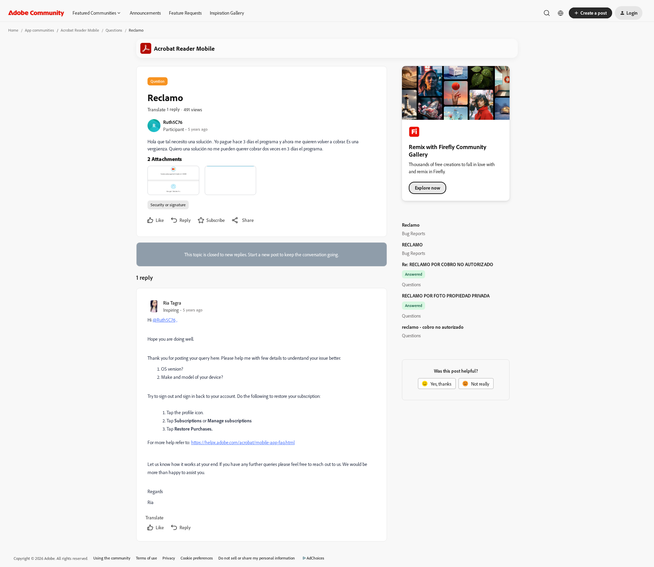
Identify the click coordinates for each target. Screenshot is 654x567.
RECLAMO (412, 244)
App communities (39, 30)
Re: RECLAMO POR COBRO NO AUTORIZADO (447, 264)
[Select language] (560, 12)
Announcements (145, 13)
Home (13, 30)
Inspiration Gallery (227, 13)
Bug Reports (413, 233)
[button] (590, 12)
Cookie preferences (197, 558)
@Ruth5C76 (164, 320)
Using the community (111, 558)
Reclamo (411, 225)
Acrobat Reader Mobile (80, 30)
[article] (261, 416)
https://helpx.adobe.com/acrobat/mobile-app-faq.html (243, 442)
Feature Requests (185, 13)
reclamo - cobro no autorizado (433, 327)
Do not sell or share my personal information (256, 558)
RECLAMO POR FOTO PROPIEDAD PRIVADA (445, 295)
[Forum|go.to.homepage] (36, 12)
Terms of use (146, 558)
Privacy (168, 558)
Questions (114, 30)
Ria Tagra (172, 303)
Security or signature (168, 204)
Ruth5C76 (173, 122)
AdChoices (315, 558)
